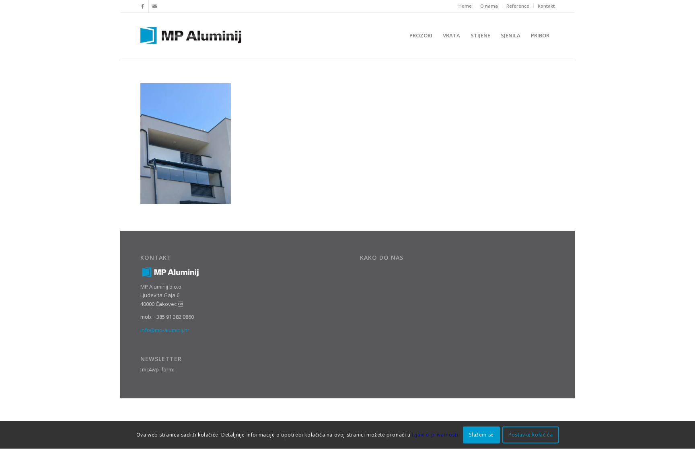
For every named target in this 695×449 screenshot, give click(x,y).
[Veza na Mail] (155, 6)
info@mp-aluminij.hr (164, 330)
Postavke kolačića (530, 435)
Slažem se (481, 435)
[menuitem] (465, 6)
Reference (517, 6)
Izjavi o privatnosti (435, 435)
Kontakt (546, 6)
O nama (489, 6)
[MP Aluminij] (190, 35)
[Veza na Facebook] (142, 6)
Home (465, 6)
